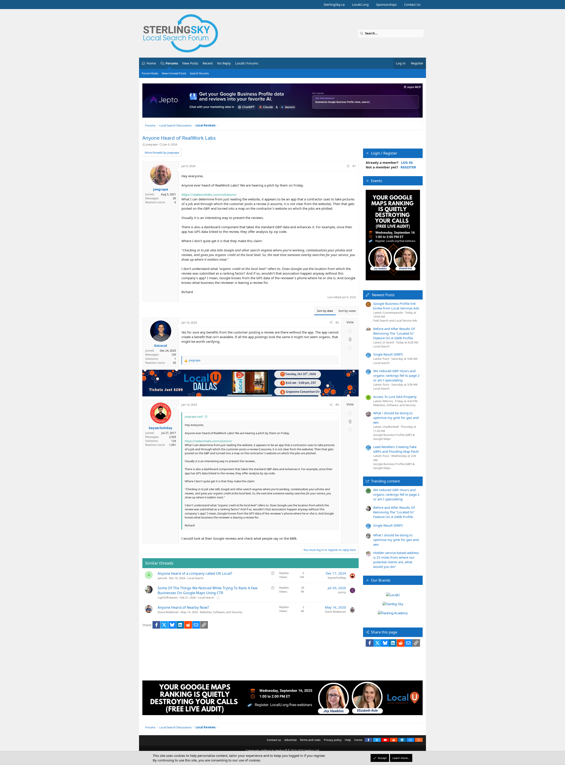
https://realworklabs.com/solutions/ (208, 194)
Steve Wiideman (168, 612)
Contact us (274, 740)
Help (348, 740)
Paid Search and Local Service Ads (395, 320)
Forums (172, 63)
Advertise (290, 740)
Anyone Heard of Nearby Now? (183, 607)
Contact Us (412, 4)
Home (151, 63)
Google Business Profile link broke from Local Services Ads (396, 305)
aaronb (162, 578)
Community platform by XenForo (283, 750)
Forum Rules (150, 73)
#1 (354, 166)
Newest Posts (383, 294)
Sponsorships (386, 4)
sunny (342, 592)
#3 (337, 405)
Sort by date (325, 311)
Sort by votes (347, 311)
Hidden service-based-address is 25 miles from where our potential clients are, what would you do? (396, 559)
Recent (208, 63)
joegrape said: (194, 416)
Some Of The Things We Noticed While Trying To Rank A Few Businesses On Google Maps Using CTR (208, 590)
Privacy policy (333, 740)
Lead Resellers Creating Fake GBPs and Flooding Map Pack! (396, 449)
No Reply (224, 63)
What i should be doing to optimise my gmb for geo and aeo (396, 417)
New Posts (190, 63)
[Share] (348, 166)
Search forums (199, 73)
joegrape (152, 144)
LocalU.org (360, 4)
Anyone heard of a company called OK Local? (195, 573)
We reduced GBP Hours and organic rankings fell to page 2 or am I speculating (396, 375)
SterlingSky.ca (334, 4)
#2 (337, 322)
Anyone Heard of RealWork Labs (179, 137)
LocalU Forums (246, 63)
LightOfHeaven (168, 597)
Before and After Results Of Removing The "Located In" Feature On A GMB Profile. (394, 333)
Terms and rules (310, 740)
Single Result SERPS (388, 354)
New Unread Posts (174, 73)
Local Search (195, 578)
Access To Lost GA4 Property (395, 396)
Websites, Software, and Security (221, 612)
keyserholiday (337, 578)
